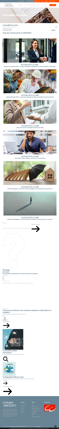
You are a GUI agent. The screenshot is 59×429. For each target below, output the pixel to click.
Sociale (22, 411)
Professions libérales (35, 408)
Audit (22, 413)
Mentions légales (12, 426)
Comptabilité (23, 405)
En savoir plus (47, 428)
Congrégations (34, 411)
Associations (34, 413)
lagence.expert (38, 426)
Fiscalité (22, 408)
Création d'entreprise (35, 416)
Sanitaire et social (35, 406)
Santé (33, 405)
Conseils (22, 406)
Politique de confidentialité (20, 426)
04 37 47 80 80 (21, 1)
